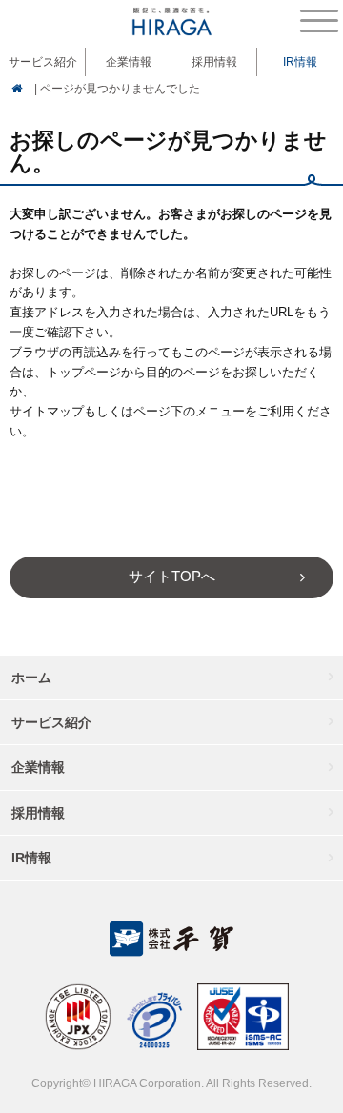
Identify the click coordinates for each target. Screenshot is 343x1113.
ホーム (31, 677)
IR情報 (31, 857)
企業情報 (38, 767)
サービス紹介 (51, 722)
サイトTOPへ (172, 576)
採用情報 (214, 62)
